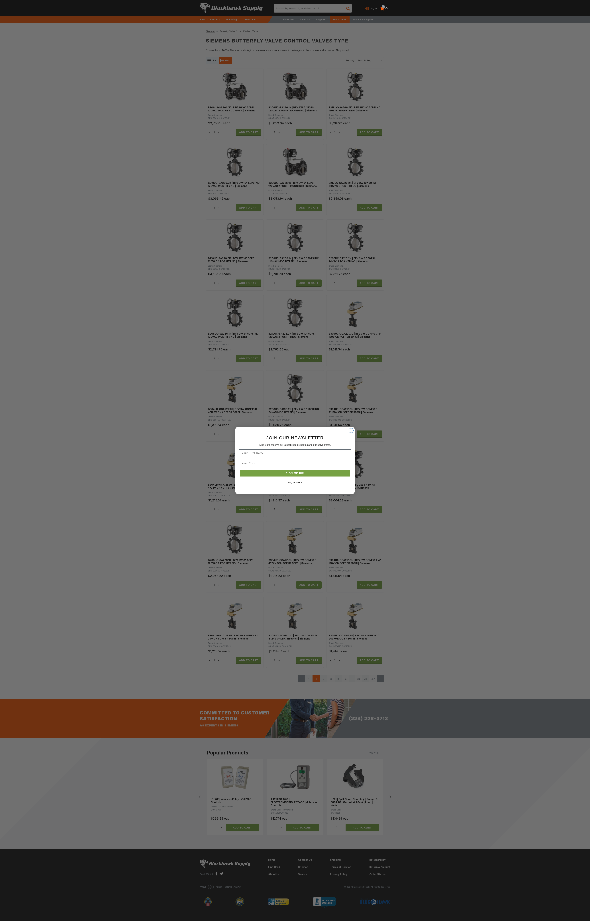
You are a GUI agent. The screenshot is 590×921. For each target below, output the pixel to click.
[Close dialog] (351, 430)
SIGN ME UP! (295, 473)
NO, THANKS (295, 483)
